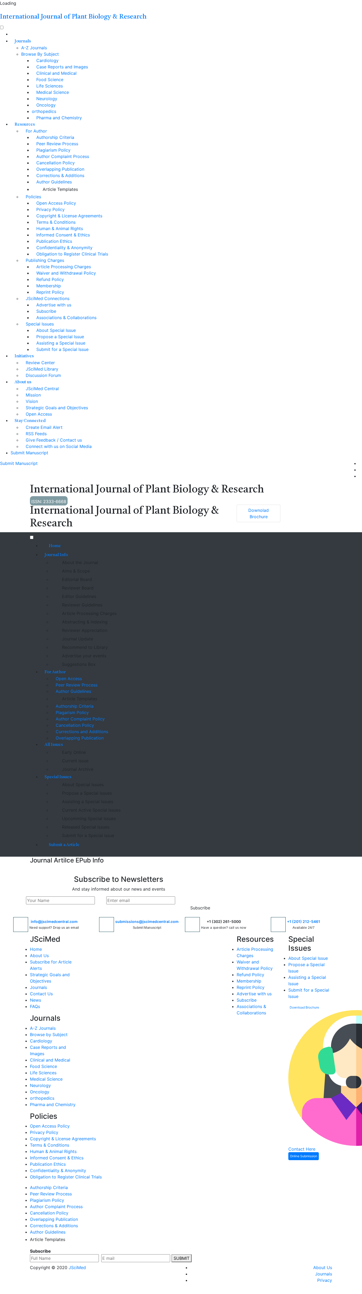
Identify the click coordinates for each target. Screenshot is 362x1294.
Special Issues (39, 324)
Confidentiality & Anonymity (63, 247)
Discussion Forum (42, 375)
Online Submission (303, 1156)
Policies (32, 196)
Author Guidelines (53, 181)
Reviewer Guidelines (81, 605)
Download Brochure (304, 1007)
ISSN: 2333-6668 (48, 501)
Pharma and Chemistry (58, 117)
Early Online (73, 752)
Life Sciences (49, 86)
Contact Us (41, 993)
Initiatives (24, 356)
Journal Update (77, 638)
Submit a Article (64, 845)
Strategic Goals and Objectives (56, 407)
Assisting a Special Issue (60, 343)
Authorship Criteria (54, 137)
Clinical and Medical (56, 73)
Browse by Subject (49, 1034)
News (35, 1000)
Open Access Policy (55, 203)
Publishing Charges (44, 260)
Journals (23, 41)
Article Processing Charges (63, 266)
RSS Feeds (35, 433)
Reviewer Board (77, 588)
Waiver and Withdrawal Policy (65, 273)
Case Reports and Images (61, 66)
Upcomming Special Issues (88, 818)
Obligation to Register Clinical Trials (71, 254)
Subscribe (45, 311)
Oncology (45, 105)
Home (54, 546)
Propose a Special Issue (59, 336)
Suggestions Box (78, 664)
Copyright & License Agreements (68, 215)
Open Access (38, 414)
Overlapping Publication (59, 169)
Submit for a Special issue (87, 835)
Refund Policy (49, 279)
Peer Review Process (56, 143)
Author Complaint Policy (79, 718)
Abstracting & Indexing (84, 621)
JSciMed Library (41, 369)
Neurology (46, 98)
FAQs (35, 1006)
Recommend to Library (84, 647)
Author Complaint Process (62, 156)
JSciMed (77, 1267)
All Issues (54, 745)
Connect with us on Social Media (58, 446)
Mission (32, 395)
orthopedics (44, 111)
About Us (39, 955)
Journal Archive (77, 769)
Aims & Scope (75, 571)
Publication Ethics (53, 241)
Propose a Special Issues (86, 793)
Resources (25, 124)
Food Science (49, 79)
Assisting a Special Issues (87, 801)
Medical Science (52, 92)
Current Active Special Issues (91, 810)
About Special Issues (82, 784)
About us (23, 382)
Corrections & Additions (59, 175)
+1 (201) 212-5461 (303, 921)
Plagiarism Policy (52, 150)
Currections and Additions (81, 731)
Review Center (39, 362)
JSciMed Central (41, 388)
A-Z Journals (34, 47)
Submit (181, 1258)
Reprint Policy (49, 292)
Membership (48, 285)
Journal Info (56, 555)
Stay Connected (30, 421)
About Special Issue (55, 330)
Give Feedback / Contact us (53, 440)
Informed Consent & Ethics (62, 234)
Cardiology (47, 60)
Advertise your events (83, 655)
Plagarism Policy (71, 712)
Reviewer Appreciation (84, 630)
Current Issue (75, 760)
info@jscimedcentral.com (54, 921)
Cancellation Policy (55, 162)
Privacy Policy (50, 209)
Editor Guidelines (78, 596)
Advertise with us (53, 304)
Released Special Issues (85, 827)
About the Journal (79, 562)
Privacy (324, 1280)
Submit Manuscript (29, 452)
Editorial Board (76, 579)
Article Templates (59, 189)
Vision (31, 401)
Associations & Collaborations (65, 317)
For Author (35, 131)
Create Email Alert (43, 427)
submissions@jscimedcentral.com (147, 921)
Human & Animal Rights (59, 228)
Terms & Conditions (55, 222)
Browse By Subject (40, 54)
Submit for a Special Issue (62, 349)
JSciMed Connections (46, 298)
